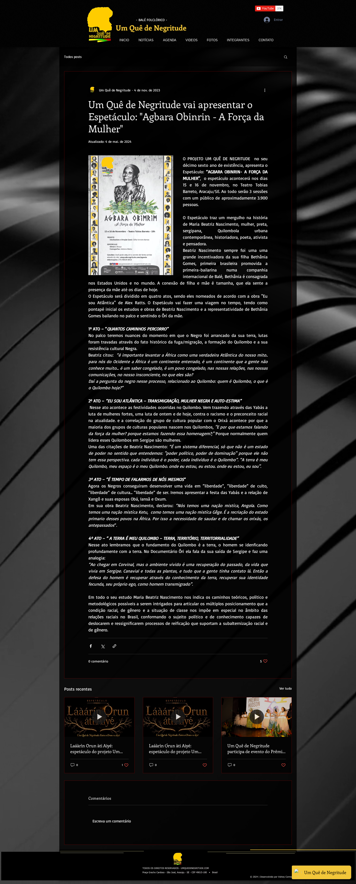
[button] (285, 57)
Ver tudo (285, 688)
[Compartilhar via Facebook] (90, 646)
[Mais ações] (265, 90)
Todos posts (73, 57)
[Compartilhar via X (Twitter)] (102, 646)
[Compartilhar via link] (114, 646)
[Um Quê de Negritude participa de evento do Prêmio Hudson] (257, 717)
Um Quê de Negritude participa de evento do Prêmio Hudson (256, 748)
